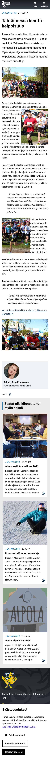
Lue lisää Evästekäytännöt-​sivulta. (18, 726)
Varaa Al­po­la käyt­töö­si (18, 640)
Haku (35, 6)
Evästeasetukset (16, 735)
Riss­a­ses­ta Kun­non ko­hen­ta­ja (22, 553)
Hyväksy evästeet (13, 752)
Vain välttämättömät (15, 743)
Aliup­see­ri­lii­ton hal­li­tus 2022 (22, 466)
